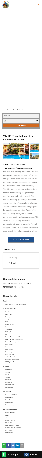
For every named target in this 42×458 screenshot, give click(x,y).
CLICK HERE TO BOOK (21, 240)
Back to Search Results (15, 110)
